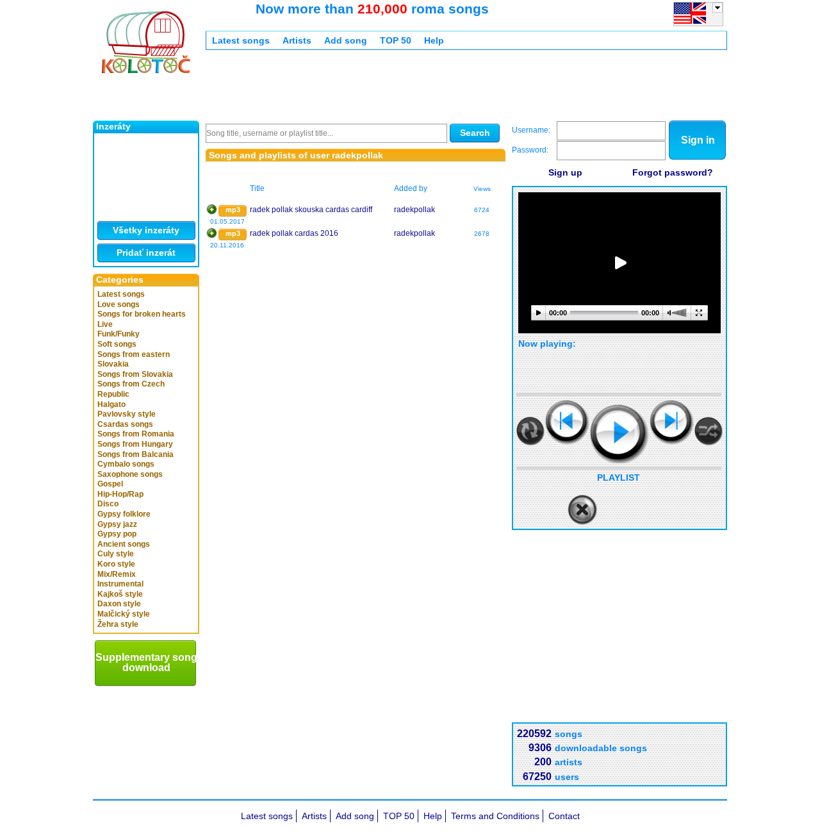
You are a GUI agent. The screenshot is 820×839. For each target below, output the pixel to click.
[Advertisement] (439, 88)
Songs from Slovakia (135, 374)
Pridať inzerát (146, 252)
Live (105, 324)
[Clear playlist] (582, 510)
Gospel (110, 483)
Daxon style (119, 603)
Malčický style (123, 614)
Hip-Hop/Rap (120, 494)
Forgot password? (672, 172)
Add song (345, 40)
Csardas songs (125, 424)
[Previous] (567, 422)
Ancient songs (123, 544)
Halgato (111, 404)
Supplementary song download (146, 662)
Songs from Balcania (135, 454)
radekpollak (414, 209)
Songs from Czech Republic (131, 389)
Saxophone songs (130, 474)
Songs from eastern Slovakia (133, 359)
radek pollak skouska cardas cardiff (311, 209)
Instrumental (120, 583)
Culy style (115, 553)
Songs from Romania (135, 433)
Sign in (698, 140)
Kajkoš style (120, 594)
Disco (108, 503)
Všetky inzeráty (146, 230)
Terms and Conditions (495, 816)
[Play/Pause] (619, 433)
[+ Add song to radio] (211, 209)
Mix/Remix (116, 574)
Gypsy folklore (124, 514)
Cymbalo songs (125, 464)
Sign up (565, 172)
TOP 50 (395, 40)
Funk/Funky (118, 333)
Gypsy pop (116, 533)
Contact (564, 816)
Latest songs (121, 294)
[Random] (708, 431)
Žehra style (117, 624)
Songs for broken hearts (141, 314)
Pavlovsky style (126, 414)
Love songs (118, 304)
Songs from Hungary (135, 444)
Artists (297, 40)
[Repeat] (530, 431)
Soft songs (116, 344)
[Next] (671, 422)
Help (434, 40)
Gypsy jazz (117, 524)
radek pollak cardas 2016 (294, 233)
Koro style (116, 564)
